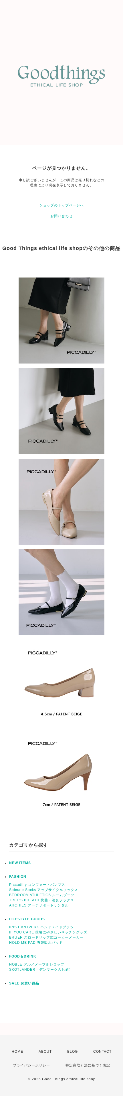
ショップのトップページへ (61, 205)
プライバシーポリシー (31, 1065)
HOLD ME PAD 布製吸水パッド (36, 943)
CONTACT (102, 1052)
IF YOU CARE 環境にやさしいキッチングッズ (48, 932)
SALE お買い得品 (24, 983)
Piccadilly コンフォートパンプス (37, 885)
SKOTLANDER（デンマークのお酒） (41, 970)
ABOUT (45, 1052)
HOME (17, 1052)
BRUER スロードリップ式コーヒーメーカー (46, 937)
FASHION (17, 877)
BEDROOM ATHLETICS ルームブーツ (41, 895)
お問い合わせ (61, 216)
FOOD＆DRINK (22, 956)
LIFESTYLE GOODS (27, 919)
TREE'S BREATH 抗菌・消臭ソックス (41, 900)
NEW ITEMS (20, 863)
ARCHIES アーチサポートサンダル (39, 905)
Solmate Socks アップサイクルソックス (43, 890)
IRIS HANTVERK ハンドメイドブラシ (41, 927)
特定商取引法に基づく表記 (88, 1065)
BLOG (72, 1052)
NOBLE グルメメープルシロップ (36, 964)
